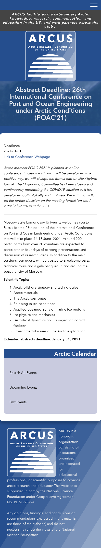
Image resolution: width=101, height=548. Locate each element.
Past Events (18, 402)
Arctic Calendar (75, 353)
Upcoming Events (23, 387)
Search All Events (23, 372)
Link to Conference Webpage (27, 156)
